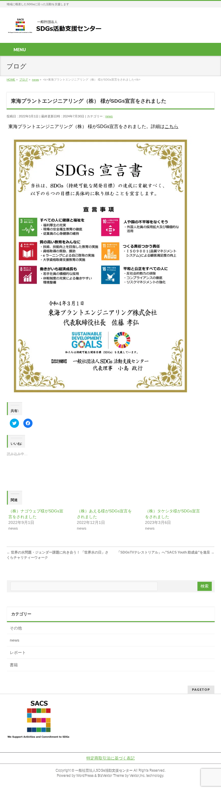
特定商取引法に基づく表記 (110, 758)
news (109, 116)
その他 (16, 628)
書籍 (14, 665)
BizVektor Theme (111, 776)
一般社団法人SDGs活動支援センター (104, 771)
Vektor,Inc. (137, 776)
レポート (18, 652)
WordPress (85, 776)
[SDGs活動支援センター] (55, 28)
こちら (171, 126)
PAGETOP (201, 689)
